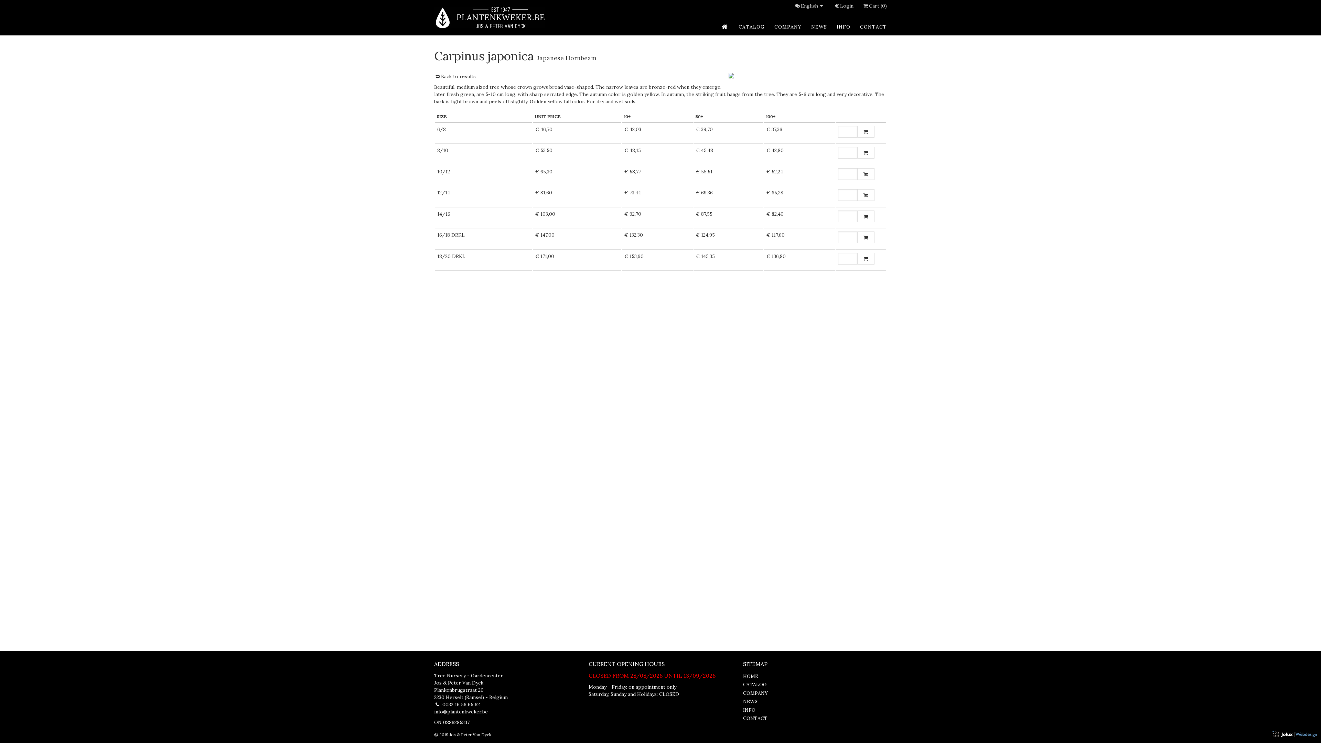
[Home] (489, 17)
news (819, 27)
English (809, 6)
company (788, 27)
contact (873, 27)
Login (846, 6)
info (843, 27)
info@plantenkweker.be (461, 712)
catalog (752, 27)
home (750, 676)
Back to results (458, 76)
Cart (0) (878, 6)
